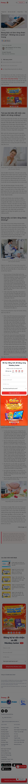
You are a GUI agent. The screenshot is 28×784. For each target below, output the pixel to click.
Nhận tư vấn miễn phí (14, 393)
